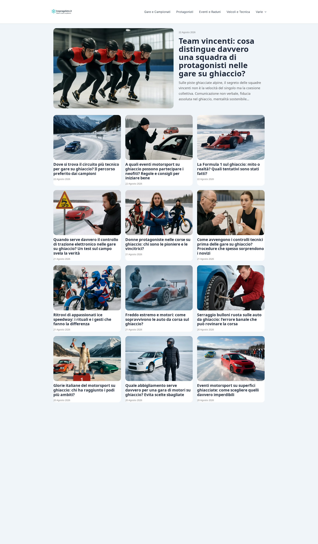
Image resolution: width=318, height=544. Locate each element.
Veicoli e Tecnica (238, 12)
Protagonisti (184, 12)
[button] (264, 11)
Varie (259, 12)
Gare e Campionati (157, 12)
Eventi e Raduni (210, 12)
